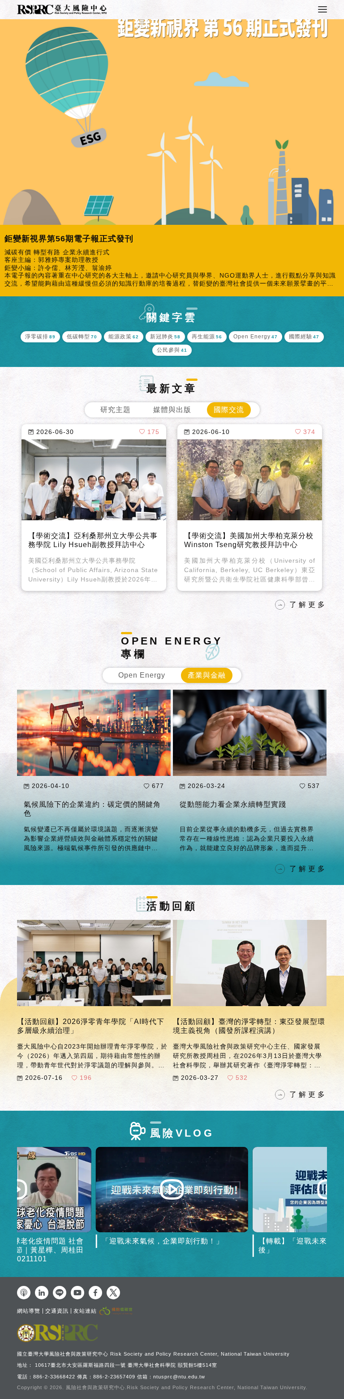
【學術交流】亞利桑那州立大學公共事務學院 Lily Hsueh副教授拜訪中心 (93, 540)
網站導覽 (28, 1311)
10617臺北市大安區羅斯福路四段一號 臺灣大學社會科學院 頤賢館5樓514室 (126, 1365)
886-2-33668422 (54, 1376)
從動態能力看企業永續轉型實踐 (233, 804)
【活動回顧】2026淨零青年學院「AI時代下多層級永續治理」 (90, 1026)
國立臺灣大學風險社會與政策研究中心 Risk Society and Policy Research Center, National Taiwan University (153, 1354)
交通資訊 (57, 1311)
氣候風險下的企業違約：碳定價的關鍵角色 (92, 809)
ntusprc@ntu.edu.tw (179, 1376)
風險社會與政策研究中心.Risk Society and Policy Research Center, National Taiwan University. (187, 1387)
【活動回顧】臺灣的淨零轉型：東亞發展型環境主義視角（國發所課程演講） (249, 1026)
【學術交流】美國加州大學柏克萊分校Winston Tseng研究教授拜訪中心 (249, 540)
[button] (9, 157)
